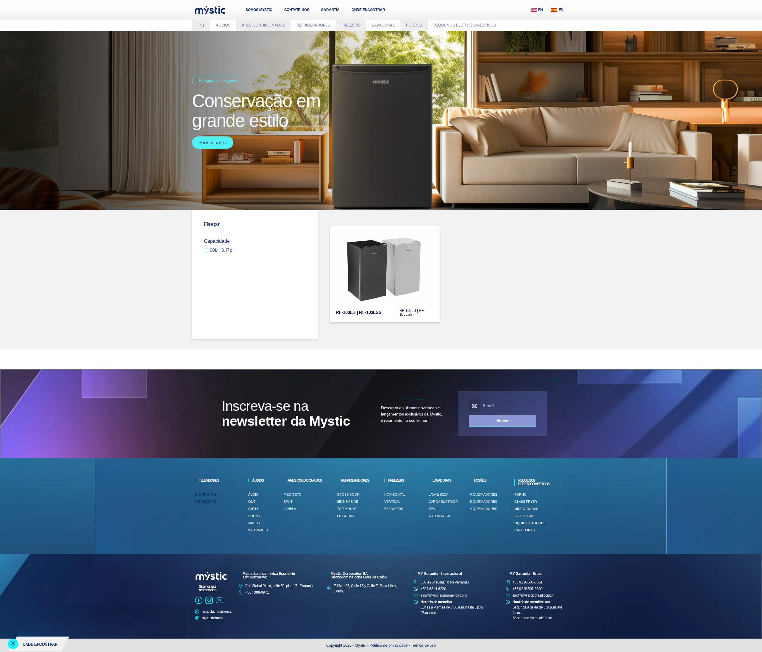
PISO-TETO (293, 494)
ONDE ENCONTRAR (368, 10)
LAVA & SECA (438, 494)
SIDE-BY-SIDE (347, 501)
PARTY (253, 509)
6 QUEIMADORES (483, 494)
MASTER (255, 523)
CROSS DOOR (348, 494)
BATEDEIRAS (524, 516)
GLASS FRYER (525, 501)
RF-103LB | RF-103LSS (358, 312)
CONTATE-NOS (296, 10)
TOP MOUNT (347, 509)
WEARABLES (258, 530)
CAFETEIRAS (524, 530)
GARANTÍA (330, 10)
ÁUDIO (253, 494)
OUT (251, 501)
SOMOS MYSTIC (259, 10)
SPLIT (288, 501)
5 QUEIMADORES (483, 501)
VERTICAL (392, 501)
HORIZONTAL (394, 494)
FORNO (520, 494)
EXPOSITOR (393, 509)
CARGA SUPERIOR (443, 501)
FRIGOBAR (345, 516)
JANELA (290, 509)
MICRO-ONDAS (526, 509)
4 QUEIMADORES (483, 509)
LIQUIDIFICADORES (529, 523)
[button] (223, 25)
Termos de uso (423, 645)
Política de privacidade (388, 645)
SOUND (254, 516)
